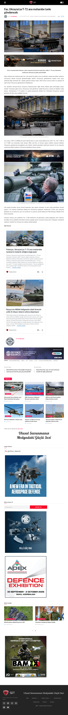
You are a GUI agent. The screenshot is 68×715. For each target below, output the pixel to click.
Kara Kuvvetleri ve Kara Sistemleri (47, 16)
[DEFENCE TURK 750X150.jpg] (34, 156)
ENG (27, 698)
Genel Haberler (9, 619)
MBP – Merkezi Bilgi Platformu (44, 705)
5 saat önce (49, 401)
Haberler (36, 16)
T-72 (36, 360)
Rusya (31, 360)
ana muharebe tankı (14, 360)
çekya (22, 360)
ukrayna (55, 360)
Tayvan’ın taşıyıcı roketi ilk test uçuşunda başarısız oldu (54, 420)
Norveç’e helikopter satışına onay (13, 419)
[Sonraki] (35, 630)
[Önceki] (32, 630)
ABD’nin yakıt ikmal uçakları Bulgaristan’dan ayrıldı (53, 398)
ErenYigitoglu (14, 16)
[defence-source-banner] (34, 353)
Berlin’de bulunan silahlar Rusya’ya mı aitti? (14, 622)
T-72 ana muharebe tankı (45, 360)
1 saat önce (28, 401)
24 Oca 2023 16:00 (24, 16)
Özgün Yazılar (45, 698)
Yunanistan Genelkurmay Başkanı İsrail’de (45, 622)
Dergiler (52, 702)
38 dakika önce (8, 401)
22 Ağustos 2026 (8, 624)
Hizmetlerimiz (57, 698)
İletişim (45, 702)
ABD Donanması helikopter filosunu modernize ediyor (32, 398)
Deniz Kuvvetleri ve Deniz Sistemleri (33, 393)
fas (27, 360)
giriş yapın (20, 428)
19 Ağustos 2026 (40, 624)
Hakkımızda (36, 702)
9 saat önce (28, 423)
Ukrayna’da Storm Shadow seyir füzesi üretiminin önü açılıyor (12, 398)
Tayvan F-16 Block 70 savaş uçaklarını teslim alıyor (32, 420)
